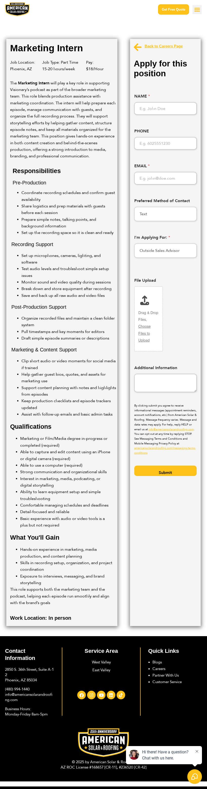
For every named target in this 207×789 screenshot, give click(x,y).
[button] (197, 9)
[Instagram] (91, 695)
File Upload (145, 280)
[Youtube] (101, 695)
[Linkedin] (111, 695)
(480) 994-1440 (17, 689)
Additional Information (155, 367)
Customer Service (167, 682)
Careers (158, 668)
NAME (142, 96)
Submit (165, 472)
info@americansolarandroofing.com (171, 429)
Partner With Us (165, 675)
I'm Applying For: (152, 237)
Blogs (157, 662)
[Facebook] (81, 695)
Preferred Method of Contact (162, 200)
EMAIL (142, 165)
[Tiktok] (121, 695)
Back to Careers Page (164, 46)
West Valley (101, 662)
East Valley (101, 670)
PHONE (141, 131)
